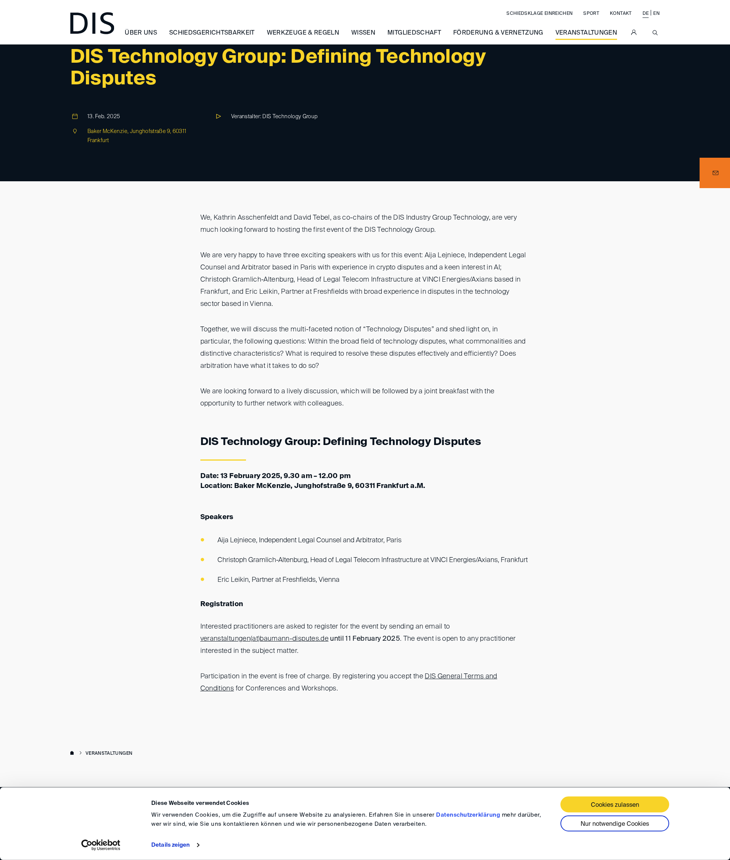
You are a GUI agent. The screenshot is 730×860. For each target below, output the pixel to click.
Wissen (363, 33)
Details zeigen (170, 845)
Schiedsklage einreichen (539, 13)
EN (656, 13)
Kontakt (621, 13)
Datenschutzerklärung (468, 815)
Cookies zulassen (615, 805)
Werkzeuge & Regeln (303, 33)
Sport (591, 13)
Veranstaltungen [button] (586, 33)
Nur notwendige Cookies (615, 824)
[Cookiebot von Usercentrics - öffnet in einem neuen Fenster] (101, 845)
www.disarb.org (73, 754)
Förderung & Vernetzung (498, 33)
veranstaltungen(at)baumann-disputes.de (264, 638)
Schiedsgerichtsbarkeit (212, 33)
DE (646, 13)
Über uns (141, 33)
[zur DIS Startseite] (92, 23)
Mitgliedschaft (414, 33)
